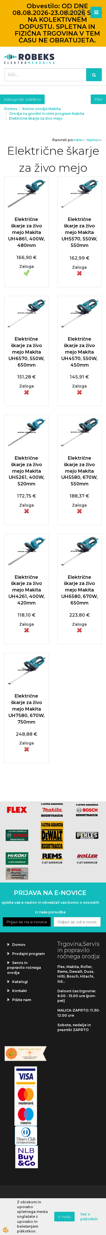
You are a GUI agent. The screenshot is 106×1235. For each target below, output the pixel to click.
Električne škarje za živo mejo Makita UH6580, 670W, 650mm (79, 590)
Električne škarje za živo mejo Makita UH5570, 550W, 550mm (79, 232)
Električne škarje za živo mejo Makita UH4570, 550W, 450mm (79, 351)
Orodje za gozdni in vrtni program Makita (46, 113)
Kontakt (19, 991)
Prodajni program (28, 954)
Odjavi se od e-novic (77, 921)
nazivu (92, 140)
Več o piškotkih (89, 1216)
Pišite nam (21, 1000)
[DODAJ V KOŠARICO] (26, 229)
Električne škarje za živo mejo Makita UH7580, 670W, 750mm (26, 708)
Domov (11, 109)
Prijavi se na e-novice (26, 921)
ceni (78, 140)
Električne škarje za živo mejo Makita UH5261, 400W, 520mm (26, 471)
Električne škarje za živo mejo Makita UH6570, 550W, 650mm (26, 351)
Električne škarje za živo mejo (36, 118)
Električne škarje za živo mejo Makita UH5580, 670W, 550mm (79, 471)
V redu (64, 1216)
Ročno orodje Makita (41, 109)
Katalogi (20, 982)
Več (26, 215)
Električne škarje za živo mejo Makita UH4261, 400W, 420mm (26, 590)
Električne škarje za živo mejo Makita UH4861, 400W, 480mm (26, 232)
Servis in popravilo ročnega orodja (24, 967)
